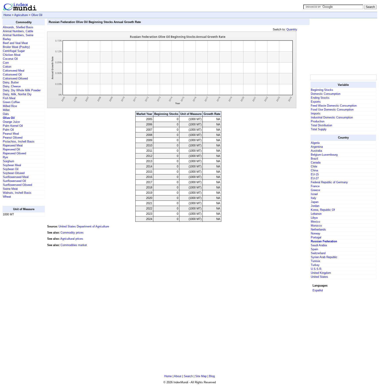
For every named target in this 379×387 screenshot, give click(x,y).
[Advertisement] (20, 285)
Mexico (315, 221)
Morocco (316, 225)
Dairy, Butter (11, 82)
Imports (315, 113)
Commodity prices (72, 232)
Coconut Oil (10, 58)
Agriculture (21, 15)
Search (188, 376)
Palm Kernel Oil (13, 125)
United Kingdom (321, 272)
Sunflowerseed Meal (16, 177)
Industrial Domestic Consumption (332, 117)
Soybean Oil (10, 169)
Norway (315, 233)
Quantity (291, 29)
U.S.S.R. (316, 269)
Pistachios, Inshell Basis (18, 141)
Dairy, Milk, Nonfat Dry (17, 94)
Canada (315, 162)
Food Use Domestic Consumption (332, 109)
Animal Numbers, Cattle (18, 31)
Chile (314, 166)
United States (319, 276)
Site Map (201, 376)
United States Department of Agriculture (84, 226)
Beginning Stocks (322, 89)
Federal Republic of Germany (329, 182)
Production (317, 121)
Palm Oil (8, 129)
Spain (314, 249)
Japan (314, 202)
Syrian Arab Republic (324, 257)
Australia (316, 150)
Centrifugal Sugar (14, 51)
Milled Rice (10, 106)
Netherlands (318, 229)
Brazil (314, 158)
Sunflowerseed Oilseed (17, 184)
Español (318, 290)
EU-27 (315, 178)
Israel (314, 194)
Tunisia (315, 261)
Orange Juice (11, 121)
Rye (5, 157)
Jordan (315, 206)
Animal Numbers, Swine (18, 35)
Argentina (317, 146)
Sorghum (8, 161)
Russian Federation (324, 241)
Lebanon (316, 213)
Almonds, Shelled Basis (18, 27)
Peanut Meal (11, 133)
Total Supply (319, 129)
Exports (316, 101)
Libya (314, 217)
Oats (6, 114)
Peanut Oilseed (12, 137)
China (314, 170)
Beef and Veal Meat (15, 43)
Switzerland (318, 253)
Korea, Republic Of (323, 209)
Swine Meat (10, 188)
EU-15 (315, 174)
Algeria (315, 142)
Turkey (315, 265)
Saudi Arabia (319, 245)
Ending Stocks (320, 97)
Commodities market (74, 245)
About (177, 376)
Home (7, 15)
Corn (6, 62)
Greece (315, 190)
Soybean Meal (12, 165)
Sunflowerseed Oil (14, 181)
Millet (6, 110)
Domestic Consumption (325, 93)
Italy (313, 198)
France (315, 186)
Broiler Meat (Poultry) (16, 47)
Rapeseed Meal (13, 145)
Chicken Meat (11, 54)
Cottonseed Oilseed (15, 78)
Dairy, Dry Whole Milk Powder (22, 90)
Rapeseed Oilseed (14, 153)
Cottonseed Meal (13, 70)
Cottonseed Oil (12, 74)
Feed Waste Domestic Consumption (334, 105)
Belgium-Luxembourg (324, 154)
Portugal (316, 237)
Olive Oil (36, 15)
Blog (212, 376)
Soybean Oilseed (14, 173)
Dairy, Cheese (12, 86)
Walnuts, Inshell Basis (17, 192)
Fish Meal (9, 98)
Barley (7, 39)
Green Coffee (11, 102)
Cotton (7, 66)
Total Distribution (321, 125)
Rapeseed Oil (11, 149)
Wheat (7, 196)
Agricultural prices (71, 238)
